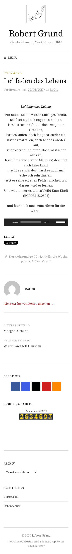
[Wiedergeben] (8, 222)
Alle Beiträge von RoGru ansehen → (29, 303)
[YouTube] (46, 386)
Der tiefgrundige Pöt (24, 256)
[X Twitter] (36, 386)
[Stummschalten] (53, 222)
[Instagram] (25, 386)
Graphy (54, 541)
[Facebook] (15, 386)
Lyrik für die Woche (53, 256)
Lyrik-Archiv (13, 73)
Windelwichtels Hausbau (22, 346)
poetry (25, 261)
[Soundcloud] (56, 386)
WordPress (31, 541)
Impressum (11, 496)
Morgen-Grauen (16, 331)
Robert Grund (36, 33)
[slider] (61, 222)
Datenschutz (12, 506)
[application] (36, 222)
